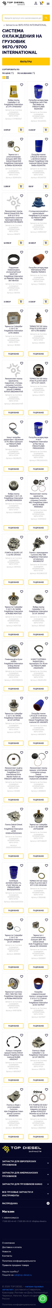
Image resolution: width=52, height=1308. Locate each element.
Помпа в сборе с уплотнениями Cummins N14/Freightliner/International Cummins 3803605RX (13, 1110)
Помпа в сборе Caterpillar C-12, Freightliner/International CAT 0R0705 (38, 1053)
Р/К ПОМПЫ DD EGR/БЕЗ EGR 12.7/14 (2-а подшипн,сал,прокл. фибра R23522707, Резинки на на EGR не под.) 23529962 (38, 1110)
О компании (8, 1242)
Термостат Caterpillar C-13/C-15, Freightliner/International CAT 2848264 (13, 938)
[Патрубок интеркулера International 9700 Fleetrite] (38, 259)
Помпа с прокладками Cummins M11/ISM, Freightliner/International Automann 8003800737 (38, 556)
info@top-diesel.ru (39, 1221)
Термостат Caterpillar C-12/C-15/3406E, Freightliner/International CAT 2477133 (13, 716)
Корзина (42, 3)
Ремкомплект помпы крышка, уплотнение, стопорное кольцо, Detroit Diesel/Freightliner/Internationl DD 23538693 (38, 773)
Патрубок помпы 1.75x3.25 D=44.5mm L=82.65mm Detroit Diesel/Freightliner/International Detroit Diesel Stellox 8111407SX (38, 159)
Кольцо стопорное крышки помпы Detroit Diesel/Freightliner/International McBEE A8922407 (13, 1054)
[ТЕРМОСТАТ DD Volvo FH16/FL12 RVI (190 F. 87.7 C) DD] (38, 872)
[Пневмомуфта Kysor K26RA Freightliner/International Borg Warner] (13, 651)
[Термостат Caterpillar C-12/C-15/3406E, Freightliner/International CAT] (13, 705)
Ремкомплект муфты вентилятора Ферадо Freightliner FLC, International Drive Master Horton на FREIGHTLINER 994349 (13, 773)
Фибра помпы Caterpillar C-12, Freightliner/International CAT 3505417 (38, 610)
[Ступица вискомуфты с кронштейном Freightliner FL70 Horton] (38, 203)
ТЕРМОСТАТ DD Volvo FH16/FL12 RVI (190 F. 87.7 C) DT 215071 (38, 380)
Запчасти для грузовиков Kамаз (22, 1183)
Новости (6, 1251)
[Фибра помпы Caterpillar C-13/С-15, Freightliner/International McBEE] (13, 485)
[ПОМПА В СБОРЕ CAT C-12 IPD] (13, 544)
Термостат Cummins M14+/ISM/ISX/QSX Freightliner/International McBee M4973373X (13, 995)
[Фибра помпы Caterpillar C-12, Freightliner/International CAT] (38, 598)
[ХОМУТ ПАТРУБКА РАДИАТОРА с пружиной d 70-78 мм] (38, 651)
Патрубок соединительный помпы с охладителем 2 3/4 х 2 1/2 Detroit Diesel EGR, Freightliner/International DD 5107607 (38, 998)
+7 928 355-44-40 (9, 1221)
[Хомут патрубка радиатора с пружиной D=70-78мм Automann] (13, 429)
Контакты (7, 1255)
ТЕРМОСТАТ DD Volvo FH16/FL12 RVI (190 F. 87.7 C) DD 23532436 (38, 883)
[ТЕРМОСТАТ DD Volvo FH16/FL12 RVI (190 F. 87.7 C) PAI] (38, 318)
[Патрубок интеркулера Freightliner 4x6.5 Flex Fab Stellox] (38, 92)
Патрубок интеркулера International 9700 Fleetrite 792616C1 (38, 269)
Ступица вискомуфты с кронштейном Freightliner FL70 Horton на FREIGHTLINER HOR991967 (38, 215)
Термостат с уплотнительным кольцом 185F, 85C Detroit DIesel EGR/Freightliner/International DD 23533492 (38, 940)
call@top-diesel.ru (23, 1274)
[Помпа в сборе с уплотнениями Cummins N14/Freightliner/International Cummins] (13, 1096)
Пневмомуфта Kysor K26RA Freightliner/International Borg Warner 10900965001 (13, 663)
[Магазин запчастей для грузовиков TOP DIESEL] (13, 3)
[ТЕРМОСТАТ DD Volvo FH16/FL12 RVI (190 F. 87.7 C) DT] (38, 370)
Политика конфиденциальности (19, 1260)
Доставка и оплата (12, 1247)
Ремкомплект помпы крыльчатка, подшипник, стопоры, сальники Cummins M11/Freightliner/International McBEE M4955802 (38, 500)
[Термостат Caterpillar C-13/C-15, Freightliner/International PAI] (13, 318)
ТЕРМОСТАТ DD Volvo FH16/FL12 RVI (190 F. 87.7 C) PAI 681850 (38, 328)
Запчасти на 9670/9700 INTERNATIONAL (26, 24)
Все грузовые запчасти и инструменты (17, 1193)
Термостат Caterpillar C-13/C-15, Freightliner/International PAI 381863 (13, 329)
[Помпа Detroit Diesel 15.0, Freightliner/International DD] (13, 816)
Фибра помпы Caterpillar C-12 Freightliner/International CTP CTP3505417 (13, 103)
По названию (24, 73)
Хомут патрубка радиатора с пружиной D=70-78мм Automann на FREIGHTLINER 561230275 (13, 441)
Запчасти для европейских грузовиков (19, 1163)
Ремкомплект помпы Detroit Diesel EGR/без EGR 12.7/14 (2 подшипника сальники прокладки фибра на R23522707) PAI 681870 (13, 216)
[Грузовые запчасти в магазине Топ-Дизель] (21, 1149)
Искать (48, 17)
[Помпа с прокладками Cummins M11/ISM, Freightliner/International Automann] (38, 544)
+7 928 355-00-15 (24, 1221)
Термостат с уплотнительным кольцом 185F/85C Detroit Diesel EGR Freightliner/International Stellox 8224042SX (13, 159)
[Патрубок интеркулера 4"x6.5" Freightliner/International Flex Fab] (38, 429)
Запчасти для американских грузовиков (20, 1174)
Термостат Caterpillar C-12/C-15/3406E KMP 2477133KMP (38, 826)
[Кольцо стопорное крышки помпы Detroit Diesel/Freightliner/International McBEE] (13, 1042)
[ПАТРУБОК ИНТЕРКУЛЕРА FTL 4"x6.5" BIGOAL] (13, 872)
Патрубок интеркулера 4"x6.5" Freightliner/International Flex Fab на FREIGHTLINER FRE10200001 (38, 442)
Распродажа (10, 1203)
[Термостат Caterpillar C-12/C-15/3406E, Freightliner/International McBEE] (13, 598)
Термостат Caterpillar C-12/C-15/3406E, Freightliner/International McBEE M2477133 (13, 610)
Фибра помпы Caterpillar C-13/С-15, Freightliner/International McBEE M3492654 (13, 497)
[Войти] (36, 3)
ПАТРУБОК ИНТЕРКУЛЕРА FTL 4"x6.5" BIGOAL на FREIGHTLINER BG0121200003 (13, 885)
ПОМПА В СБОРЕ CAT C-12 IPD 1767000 (14, 553)
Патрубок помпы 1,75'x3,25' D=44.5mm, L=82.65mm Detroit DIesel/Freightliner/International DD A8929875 (38, 717)
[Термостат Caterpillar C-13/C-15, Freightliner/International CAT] (13, 927)
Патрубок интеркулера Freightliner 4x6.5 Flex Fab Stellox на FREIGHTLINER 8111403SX (38, 104)
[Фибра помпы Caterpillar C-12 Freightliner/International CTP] (13, 92)
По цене (6, 73)
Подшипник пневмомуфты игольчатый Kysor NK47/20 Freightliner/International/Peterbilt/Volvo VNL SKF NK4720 (13, 273)
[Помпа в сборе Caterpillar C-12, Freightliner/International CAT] (38, 1042)
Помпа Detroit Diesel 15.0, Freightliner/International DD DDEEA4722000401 (13, 828)
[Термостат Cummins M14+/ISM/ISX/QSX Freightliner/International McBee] (13, 983)
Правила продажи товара (15, 1265)
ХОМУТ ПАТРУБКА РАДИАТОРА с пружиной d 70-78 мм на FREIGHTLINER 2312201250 (38, 663)
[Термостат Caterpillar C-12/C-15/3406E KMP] (38, 816)
